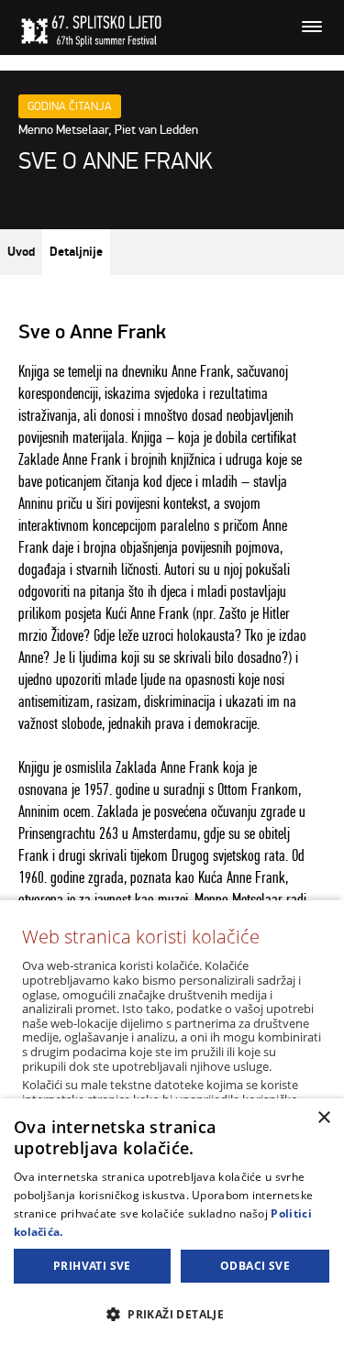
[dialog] (172, 1221)
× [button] (323, 1118)
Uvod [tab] (21, 252)
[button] (172, 1313)
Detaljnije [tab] (76, 252)
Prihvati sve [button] (92, 1265)
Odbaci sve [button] (255, 1265)
